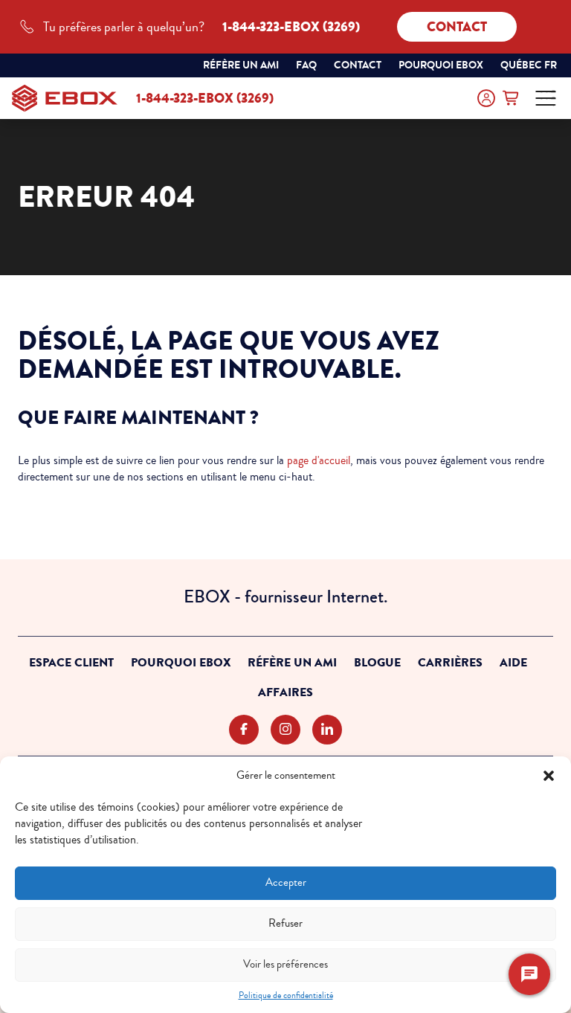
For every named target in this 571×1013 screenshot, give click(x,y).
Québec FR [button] (530, 67)
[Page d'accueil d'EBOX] (64, 98)
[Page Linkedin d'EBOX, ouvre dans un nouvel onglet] (327, 730)
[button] (548, 775)
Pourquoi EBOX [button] (441, 65)
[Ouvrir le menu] (546, 98)
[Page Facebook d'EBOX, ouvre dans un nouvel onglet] (244, 730)
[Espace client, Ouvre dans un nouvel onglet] (486, 98)
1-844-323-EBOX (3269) (205, 98)
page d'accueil (318, 460)
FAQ (306, 65)
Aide (513, 663)
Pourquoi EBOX (180, 663)
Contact (457, 26)
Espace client (71, 663)
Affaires (285, 692)
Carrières (450, 663)
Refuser (285, 923)
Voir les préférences (285, 964)
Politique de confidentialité (286, 995)
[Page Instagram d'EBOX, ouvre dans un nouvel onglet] (285, 730)
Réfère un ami (241, 65)
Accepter (285, 882)
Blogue (377, 663)
